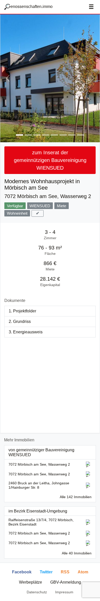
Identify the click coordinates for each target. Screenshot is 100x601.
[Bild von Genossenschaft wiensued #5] (54, 135)
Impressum (64, 592)
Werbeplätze (30, 582)
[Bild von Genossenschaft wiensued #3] (37, 135)
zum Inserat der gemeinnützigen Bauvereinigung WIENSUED (50, 160)
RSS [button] (65, 572)
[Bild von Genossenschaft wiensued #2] (28, 135)
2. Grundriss (20, 321)
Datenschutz (37, 592)
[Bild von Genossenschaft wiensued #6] (63, 135)
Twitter (46, 572)
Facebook (22, 572)
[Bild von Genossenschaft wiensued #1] (19, 135)
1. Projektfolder (22, 311)
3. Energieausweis (26, 332)
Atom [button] (83, 572)
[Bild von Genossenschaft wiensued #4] (45, 135)
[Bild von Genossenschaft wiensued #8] (80, 135)
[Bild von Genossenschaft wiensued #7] (71, 135)
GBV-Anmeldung (65, 582)
